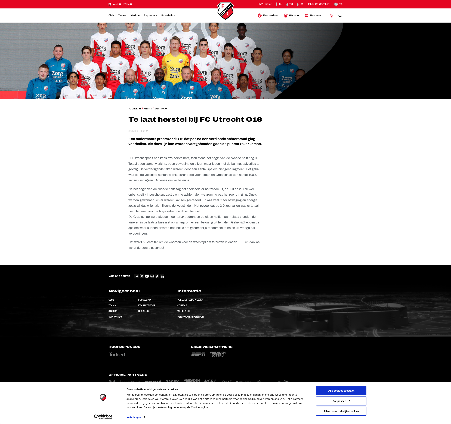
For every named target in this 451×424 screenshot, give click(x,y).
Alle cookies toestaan (341, 390)
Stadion (113, 311)
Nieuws (148, 108)
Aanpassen (339, 400)
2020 (157, 108)
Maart (165, 108)
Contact (182, 305)
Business (143, 311)
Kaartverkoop (146, 305)
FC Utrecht (134, 108)
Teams (112, 305)
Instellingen (133, 417)
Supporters (116, 316)
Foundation (144, 299)
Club (111, 299)
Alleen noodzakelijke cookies (341, 411)
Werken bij (183, 311)
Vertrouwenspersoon (190, 316)
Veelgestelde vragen (190, 299)
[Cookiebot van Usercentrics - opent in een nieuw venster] (103, 417)
